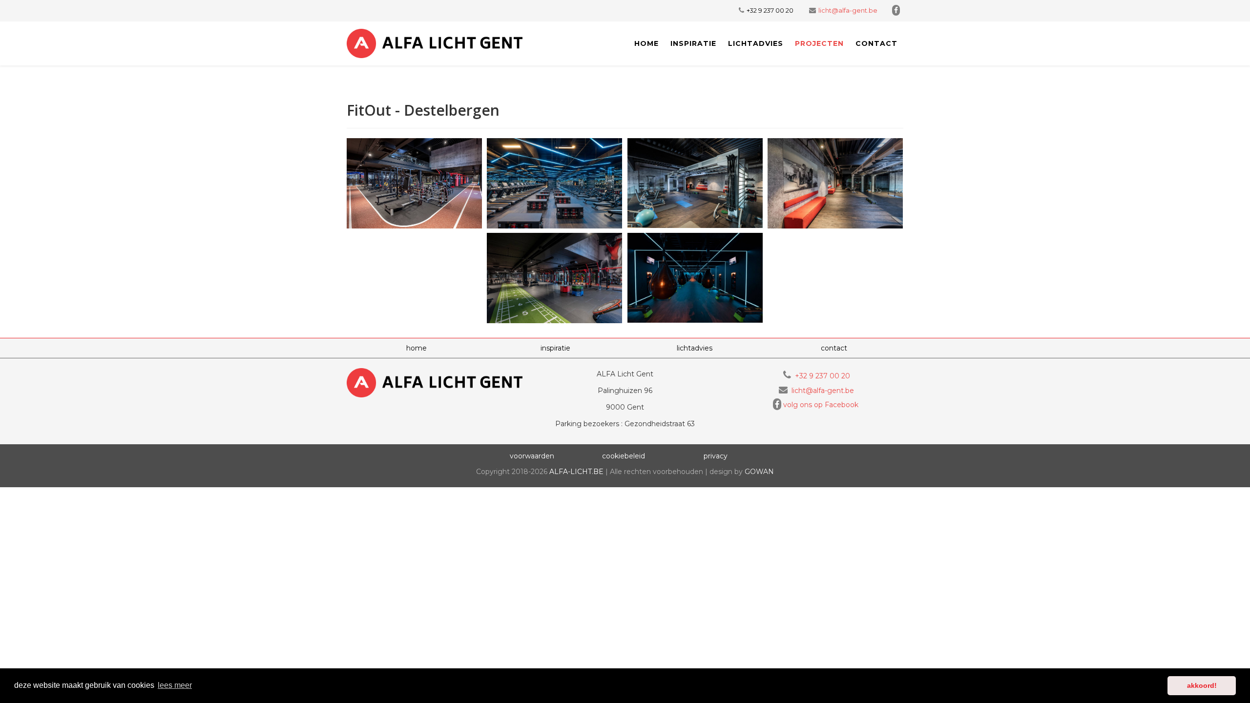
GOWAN (759, 471)
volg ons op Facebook (820, 404)
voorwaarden (532, 456)
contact (876, 43)
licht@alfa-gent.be (847, 10)
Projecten (819, 43)
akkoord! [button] (1202, 685)
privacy (716, 456)
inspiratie (693, 43)
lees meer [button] (175, 685)
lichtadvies (755, 43)
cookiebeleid (623, 456)
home (416, 348)
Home (646, 43)
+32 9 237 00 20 (770, 10)
